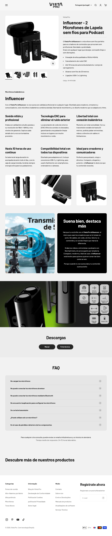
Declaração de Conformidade (39, 493)
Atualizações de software (65, 506)
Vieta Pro (66, 17)
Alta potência (10, 497)
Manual (47, 347)
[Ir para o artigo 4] (35, 75)
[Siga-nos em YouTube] (17, 519)
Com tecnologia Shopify (26, 528)
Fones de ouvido (11, 489)
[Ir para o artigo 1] (8, 75)
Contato (58, 489)
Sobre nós (59, 493)
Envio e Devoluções (63, 497)
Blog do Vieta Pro (34, 489)
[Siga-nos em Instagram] (6, 519)
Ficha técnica (65, 347)
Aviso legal (32, 506)
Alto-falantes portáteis (14, 493)
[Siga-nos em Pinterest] (12, 519)
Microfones (9, 501)
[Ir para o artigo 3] (26, 75)
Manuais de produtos (63, 501)
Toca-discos (10, 506)
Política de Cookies (35, 497)
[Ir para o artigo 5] (43, 75)
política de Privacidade (36, 501)
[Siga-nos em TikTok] (23, 519)
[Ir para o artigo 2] (17, 75)
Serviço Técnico (61, 510)
